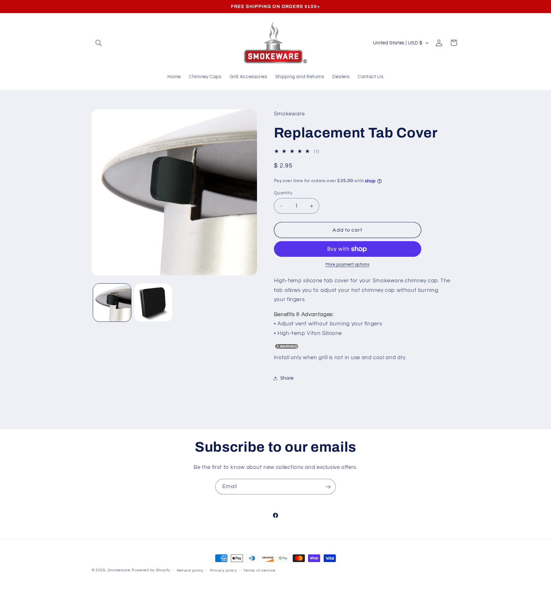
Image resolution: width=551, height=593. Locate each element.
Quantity (283, 193)
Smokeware (119, 570)
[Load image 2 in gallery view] (153, 303)
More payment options (348, 265)
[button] (99, 42)
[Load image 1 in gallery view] (112, 303)
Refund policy (190, 570)
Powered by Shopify (151, 570)
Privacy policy (223, 570)
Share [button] (287, 378)
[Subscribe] (328, 486)
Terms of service (259, 570)
